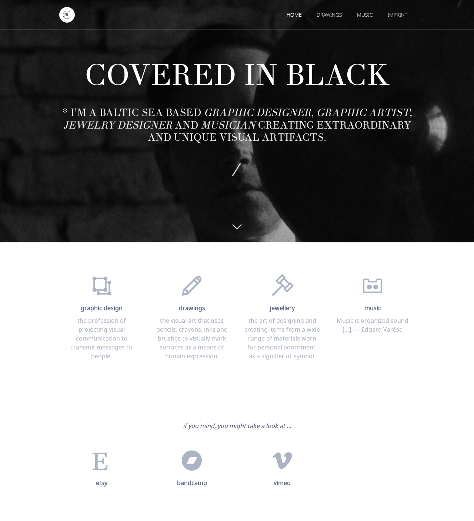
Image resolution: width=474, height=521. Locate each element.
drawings (329, 15)
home (294, 15)
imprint (397, 15)
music (365, 15)
